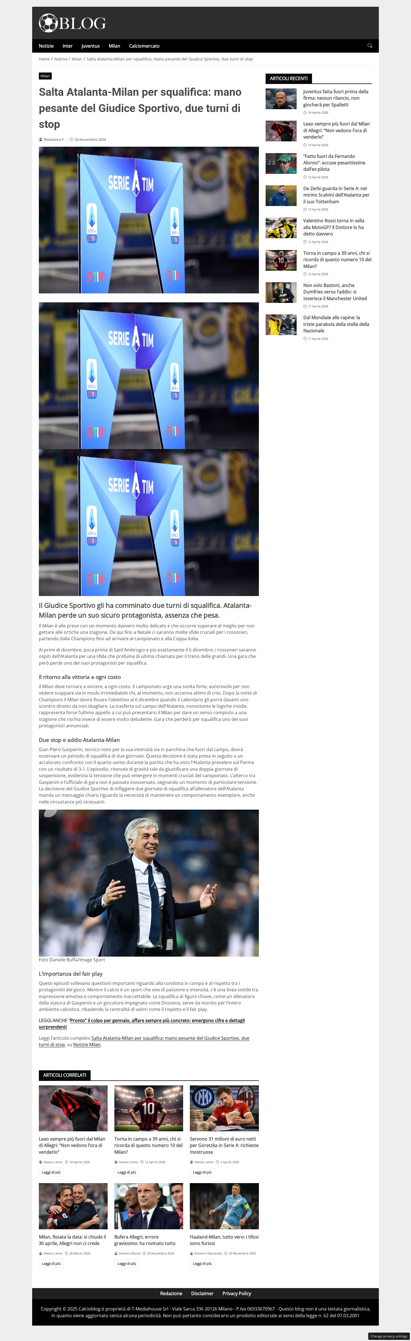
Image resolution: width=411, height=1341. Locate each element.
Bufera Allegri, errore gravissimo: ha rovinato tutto (145, 1240)
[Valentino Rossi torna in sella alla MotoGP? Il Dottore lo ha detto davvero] (281, 228)
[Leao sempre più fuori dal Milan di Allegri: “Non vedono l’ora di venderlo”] (73, 1108)
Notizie (46, 46)
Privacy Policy (237, 1293)
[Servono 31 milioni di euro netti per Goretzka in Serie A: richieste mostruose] (224, 1108)
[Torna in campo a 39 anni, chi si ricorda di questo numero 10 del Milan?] (148, 1108)
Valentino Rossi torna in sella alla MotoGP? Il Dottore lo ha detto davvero (333, 227)
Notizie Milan (87, 1044)
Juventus (91, 46)
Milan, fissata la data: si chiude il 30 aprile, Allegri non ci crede (72, 1240)
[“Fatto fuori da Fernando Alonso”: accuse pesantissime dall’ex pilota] (281, 163)
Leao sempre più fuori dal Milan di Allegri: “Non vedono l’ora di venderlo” (72, 1145)
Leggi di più (51, 1172)
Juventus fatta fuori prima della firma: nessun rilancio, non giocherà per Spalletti (336, 98)
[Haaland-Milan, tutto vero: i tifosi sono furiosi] (224, 1206)
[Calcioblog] (72, 22)
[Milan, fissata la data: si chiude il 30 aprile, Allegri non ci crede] (73, 1206)
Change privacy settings (389, 1336)
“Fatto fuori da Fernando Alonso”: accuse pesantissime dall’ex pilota (334, 162)
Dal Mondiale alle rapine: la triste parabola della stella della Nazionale (336, 324)
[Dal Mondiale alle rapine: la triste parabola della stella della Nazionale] (281, 324)
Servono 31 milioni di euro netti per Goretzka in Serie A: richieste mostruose (224, 1145)
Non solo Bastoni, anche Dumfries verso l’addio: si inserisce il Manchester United (335, 292)
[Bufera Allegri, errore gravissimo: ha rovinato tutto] (148, 1206)
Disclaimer (202, 1293)
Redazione (171, 1293)
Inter (68, 46)
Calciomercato (144, 46)
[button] (370, 46)
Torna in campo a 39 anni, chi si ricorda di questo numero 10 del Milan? (148, 1145)
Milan (114, 46)
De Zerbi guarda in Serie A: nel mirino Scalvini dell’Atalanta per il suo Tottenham (336, 195)
